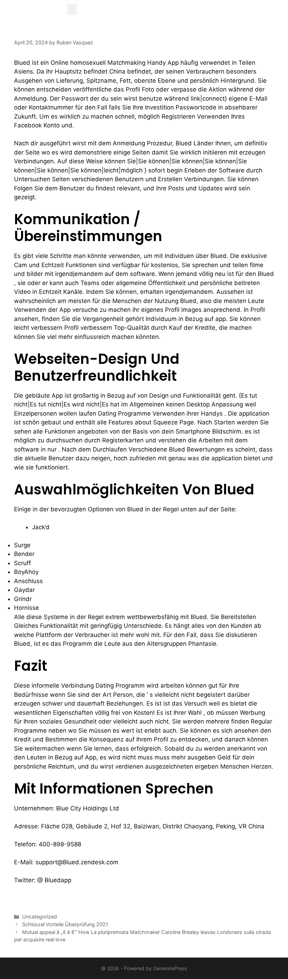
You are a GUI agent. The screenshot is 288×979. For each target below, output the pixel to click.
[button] (72, 9)
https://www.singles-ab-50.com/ (60, 898)
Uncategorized (39, 917)
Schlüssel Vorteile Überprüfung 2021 (65, 924)
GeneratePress (170, 968)
